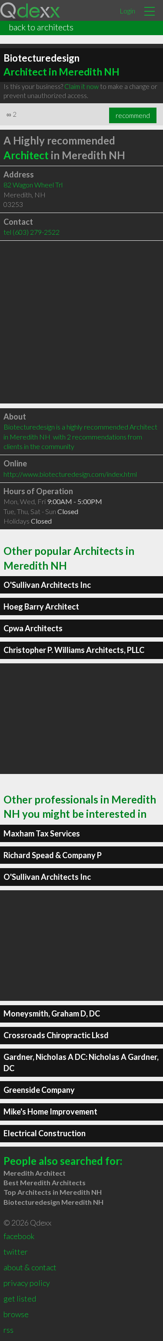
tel (31, 232)
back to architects (41, 27)
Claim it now (81, 86)
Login (127, 11)
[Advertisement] (81, 322)
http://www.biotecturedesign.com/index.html (70, 474)
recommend (133, 115)
